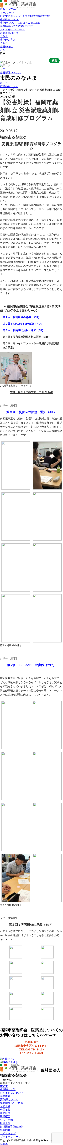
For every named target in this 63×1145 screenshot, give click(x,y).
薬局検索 (9, 19)
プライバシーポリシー (13, 1136)
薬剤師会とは (8, 1089)
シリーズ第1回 (8, 918)
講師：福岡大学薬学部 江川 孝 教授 (31, 392)
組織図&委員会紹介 (11, 1126)
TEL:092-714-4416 (30, 1049)
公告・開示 (6, 1119)
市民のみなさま (9, 86)
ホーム (7, 12)
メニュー (5, 69)
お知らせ (12, 29)
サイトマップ (8, 1133)
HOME (4, 1086)
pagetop (4, 1143)
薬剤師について (20, 22)
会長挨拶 (5, 1109)
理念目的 (5, 1113)
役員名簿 (5, 1123)
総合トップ (8, 9)
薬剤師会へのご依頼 (16, 26)
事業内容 (5, 1130)
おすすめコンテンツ (25, 16)
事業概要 (5, 1116)
